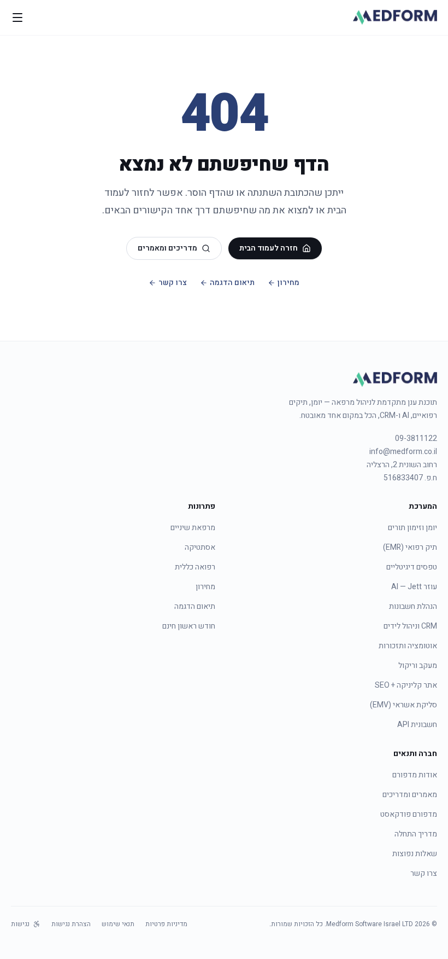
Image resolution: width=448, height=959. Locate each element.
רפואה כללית (195, 567)
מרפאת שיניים (192, 527)
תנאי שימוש (118, 924)
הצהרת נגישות (71, 924)
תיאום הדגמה (232, 282)
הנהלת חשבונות (413, 606)
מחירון (288, 282)
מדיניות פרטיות (166, 924)
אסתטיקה (200, 547)
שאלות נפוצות (414, 853)
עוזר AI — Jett (414, 586)
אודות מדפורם (414, 775)
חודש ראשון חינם (188, 626)
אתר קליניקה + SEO (406, 685)
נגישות (20, 924)
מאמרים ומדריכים (409, 794)
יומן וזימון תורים (412, 527)
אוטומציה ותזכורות (408, 646)
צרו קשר (172, 282)
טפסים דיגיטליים (411, 567)
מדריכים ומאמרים (167, 248)
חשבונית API (417, 724)
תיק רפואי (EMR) (410, 547)
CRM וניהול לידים (410, 626)
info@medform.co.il (403, 451)
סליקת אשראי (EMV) (403, 705)
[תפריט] (17, 17)
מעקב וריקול (417, 665)
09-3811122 (416, 438)
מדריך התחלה (415, 834)
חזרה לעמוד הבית (268, 248)
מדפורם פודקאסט (408, 814)
